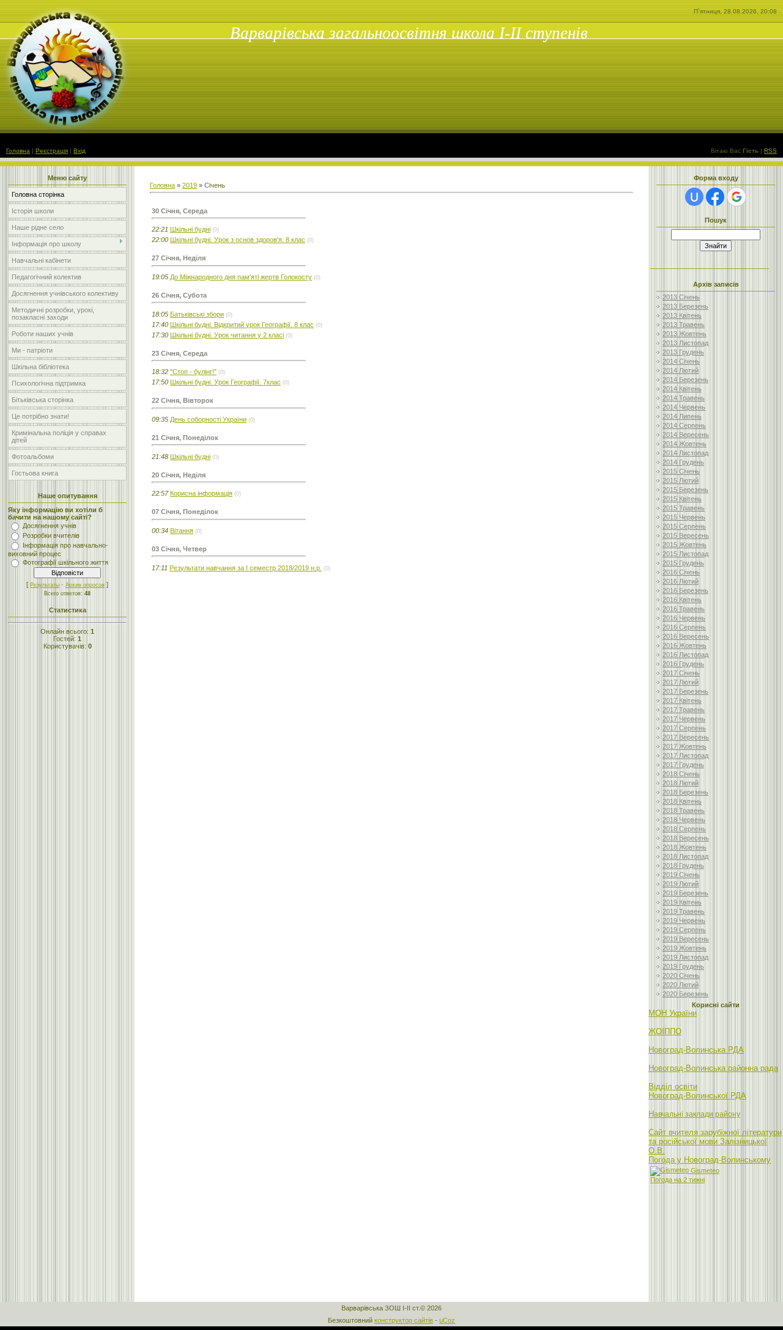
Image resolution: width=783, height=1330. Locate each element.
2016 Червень (683, 618)
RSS (770, 150)
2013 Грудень (683, 352)
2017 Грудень (683, 764)
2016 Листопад (685, 654)
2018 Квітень (682, 801)
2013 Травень (683, 324)
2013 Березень (685, 306)
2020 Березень (685, 994)
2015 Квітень (682, 498)
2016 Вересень (685, 636)
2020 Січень (681, 975)
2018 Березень (685, 792)
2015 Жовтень (684, 544)
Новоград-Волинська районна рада (713, 1068)
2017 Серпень (684, 728)
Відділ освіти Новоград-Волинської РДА (697, 1091)
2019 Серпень (684, 929)
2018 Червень (683, 819)
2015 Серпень (684, 526)
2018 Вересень (685, 838)
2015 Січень (681, 471)
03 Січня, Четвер (179, 549)
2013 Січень (681, 297)
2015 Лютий (680, 480)
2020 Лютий (680, 984)
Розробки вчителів (51, 535)
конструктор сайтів (403, 1320)
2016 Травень (683, 608)
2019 (189, 185)
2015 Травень (683, 508)
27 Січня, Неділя (179, 258)
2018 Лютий (680, 783)
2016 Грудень (683, 663)
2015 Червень (683, 517)
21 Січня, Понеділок (185, 437)
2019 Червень (683, 920)
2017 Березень (685, 691)
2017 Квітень (682, 700)
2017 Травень (683, 709)
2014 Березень (685, 379)
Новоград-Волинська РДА (696, 1049)
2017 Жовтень (684, 746)
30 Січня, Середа (179, 211)
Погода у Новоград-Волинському (709, 1159)
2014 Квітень (682, 388)
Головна (18, 150)
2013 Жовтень (684, 333)
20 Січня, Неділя (179, 475)
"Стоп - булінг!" (193, 371)
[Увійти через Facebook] (715, 197)
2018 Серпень (684, 828)
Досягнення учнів (49, 525)
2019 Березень (685, 893)
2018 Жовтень (684, 847)
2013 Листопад (685, 343)
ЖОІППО (664, 1031)
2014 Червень (683, 407)
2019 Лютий (680, 883)
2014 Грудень (683, 462)
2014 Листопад (685, 453)
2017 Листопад (685, 755)
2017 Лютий (680, 682)
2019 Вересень (685, 938)
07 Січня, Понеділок (185, 511)
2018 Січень (681, 773)
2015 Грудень (683, 563)
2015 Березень (685, 489)
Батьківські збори (197, 314)
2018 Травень (683, 810)
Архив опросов (85, 585)
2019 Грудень (683, 966)
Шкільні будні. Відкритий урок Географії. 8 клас (242, 324)
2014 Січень (681, 361)
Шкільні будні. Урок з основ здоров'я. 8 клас (237, 239)
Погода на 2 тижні (677, 1179)
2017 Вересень (685, 737)
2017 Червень (683, 718)
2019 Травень (683, 911)
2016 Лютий (680, 581)
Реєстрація (51, 150)
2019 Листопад (685, 957)
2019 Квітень (682, 902)
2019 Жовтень (684, 948)
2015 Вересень (685, 535)
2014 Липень (682, 416)
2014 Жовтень (684, 443)
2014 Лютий (680, 370)
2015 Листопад (685, 553)
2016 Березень (685, 590)
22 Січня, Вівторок (182, 400)
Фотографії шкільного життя (65, 562)
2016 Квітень (682, 599)
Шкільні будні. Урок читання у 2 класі (227, 335)
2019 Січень (681, 874)
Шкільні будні (190, 229)
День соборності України (208, 419)
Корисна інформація (201, 493)
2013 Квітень (682, 315)
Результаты (44, 585)
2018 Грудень (683, 865)
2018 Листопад (685, 856)
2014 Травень (683, 398)
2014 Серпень (684, 425)
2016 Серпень (684, 627)
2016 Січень (681, 572)
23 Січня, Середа (179, 353)
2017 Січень (681, 673)
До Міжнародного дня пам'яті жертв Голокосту (241, 277)
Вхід (79, 150)
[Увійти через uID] (694, 197)
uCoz (447, 1320)
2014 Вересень (685, 434)
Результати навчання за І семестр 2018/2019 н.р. (245, 567)
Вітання (181, 530)
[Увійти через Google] (736, 197)
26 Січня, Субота (179, 295)
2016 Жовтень (684, 645)
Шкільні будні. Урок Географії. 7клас (225, 382)
